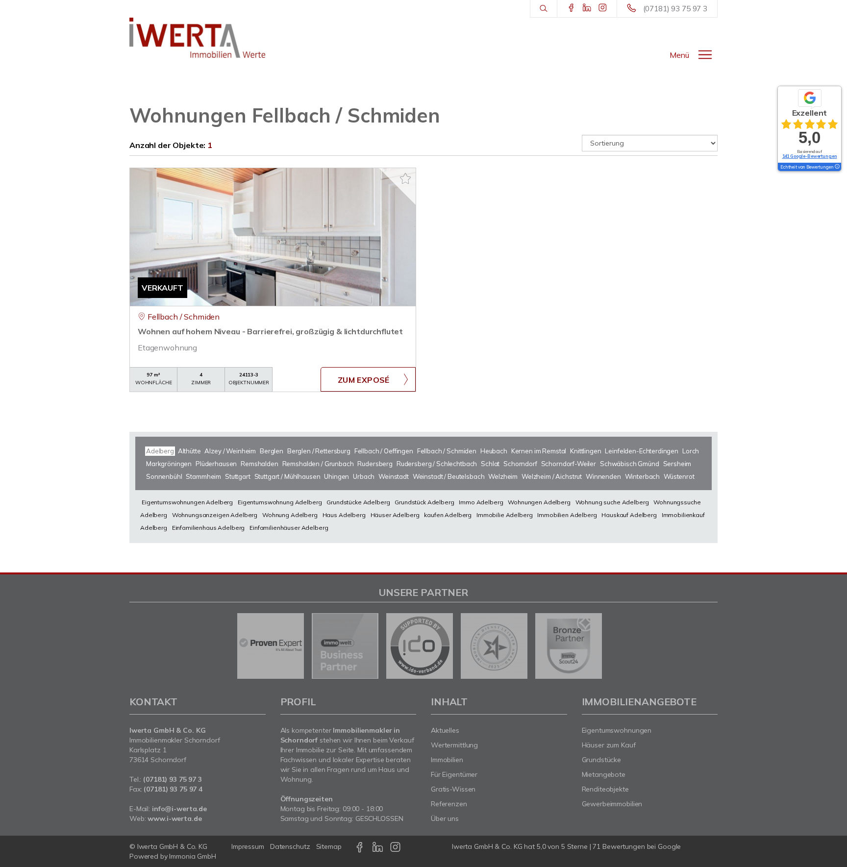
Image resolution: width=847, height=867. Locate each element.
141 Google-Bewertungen (809, 156)
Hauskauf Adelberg (629, 515)
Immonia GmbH (192, 856)
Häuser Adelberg (395, 515)
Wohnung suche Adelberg (612, 502)
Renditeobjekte (605, 789)
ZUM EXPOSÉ (364, 380)
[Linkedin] (587, 8)
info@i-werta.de (179, 808)
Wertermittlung (454, 745)
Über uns (445, 818)
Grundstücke (602, 759)
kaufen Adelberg (448, 515)
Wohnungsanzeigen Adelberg (214, 515)
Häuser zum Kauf (609, 745)
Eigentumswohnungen (617, 730)
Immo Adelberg (481, 502)
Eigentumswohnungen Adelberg (187, 502)
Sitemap (329, 846)
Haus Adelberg (344, 515)
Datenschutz (290, 846)
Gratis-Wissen (453, 789)
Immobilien (447, 759)
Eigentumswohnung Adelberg (280, 502)
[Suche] (543, 9)
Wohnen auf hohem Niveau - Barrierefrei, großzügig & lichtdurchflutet (270, 331)
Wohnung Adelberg (290, 515)
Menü (679, 55)
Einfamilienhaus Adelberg (208, 527)
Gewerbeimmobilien (612, 803)
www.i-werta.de (174, 818)
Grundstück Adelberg (424, 502)
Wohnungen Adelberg (539, 502)
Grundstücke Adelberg (358, 502)
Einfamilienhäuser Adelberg (288, 527)
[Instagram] (602, 8)
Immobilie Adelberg (504, 515)
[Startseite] (197, 37)
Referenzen (449, 803)
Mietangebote (604, 774)
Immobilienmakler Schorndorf (174, 740)
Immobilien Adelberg (567, 515)
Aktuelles (445, 730)
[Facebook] (571, 8)
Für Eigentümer (454, 774)
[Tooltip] (837, 167)
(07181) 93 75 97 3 (675, 8)
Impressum (247, 846)
